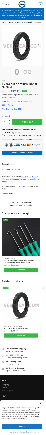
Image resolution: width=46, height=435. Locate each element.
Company (5, 385)
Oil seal (10, 22)
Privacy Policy (7, 391)
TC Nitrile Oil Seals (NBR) (23, 22)
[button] (41, 403)
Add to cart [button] (21, 270)
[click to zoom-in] (22, 45)
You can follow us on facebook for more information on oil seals (21, 178)
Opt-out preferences (12, 432)
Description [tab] (7, 164)
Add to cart (27, 122)
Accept (22, 426)
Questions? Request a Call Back (22, 153)
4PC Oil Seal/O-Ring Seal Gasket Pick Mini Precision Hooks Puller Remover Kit (19, 261)
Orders (4, 388)
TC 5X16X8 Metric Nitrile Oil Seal (16, 328)
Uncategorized (9, 258)
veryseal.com (26, 176)
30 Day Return (7, 105)
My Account (6, 400)
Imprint (36, 432)
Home (4, 22)
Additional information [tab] (11, 169)
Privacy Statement (26, 432)
